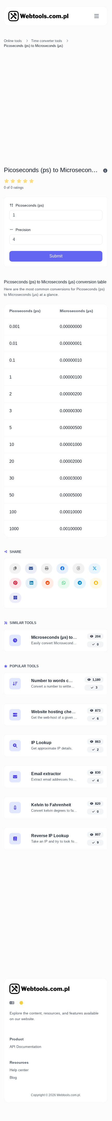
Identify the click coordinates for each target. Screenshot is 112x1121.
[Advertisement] (56, 108)
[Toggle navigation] (96, 16)
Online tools (13, 41)
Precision (23, 230)
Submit (55, 256)
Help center (19, 1070)
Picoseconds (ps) (29, 205)
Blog (13, 1077)
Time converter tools (46, 41)
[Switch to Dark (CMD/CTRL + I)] (21, 1003)
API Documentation (25, 1047)
